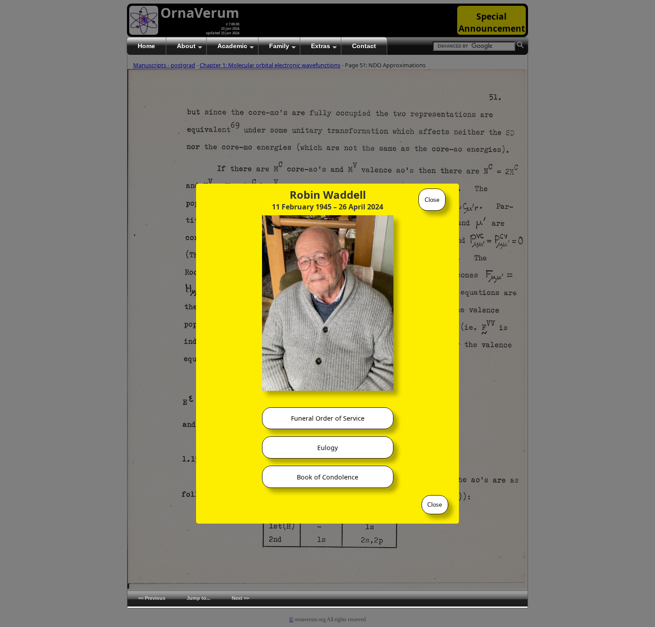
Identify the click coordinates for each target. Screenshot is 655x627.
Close (432, 200)
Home (146, 45)
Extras (320, 45)
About (186, 45)
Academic (232, 45)
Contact (364, 45)
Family (279, 45)
